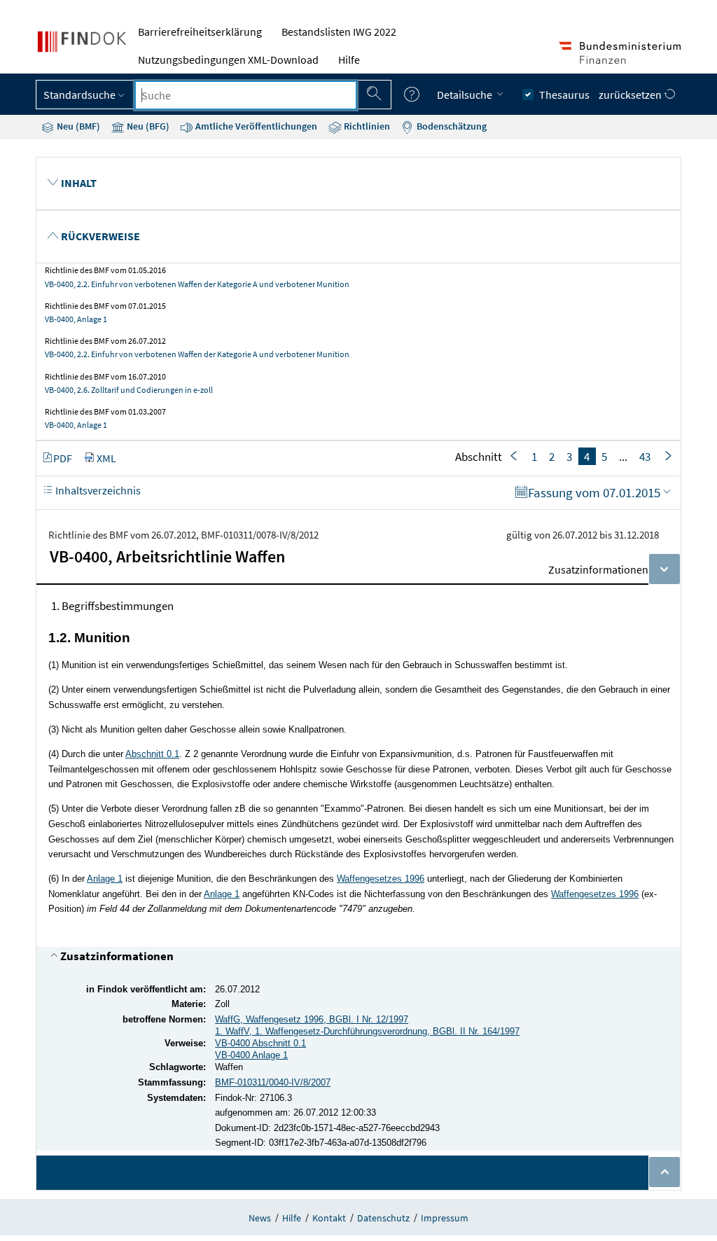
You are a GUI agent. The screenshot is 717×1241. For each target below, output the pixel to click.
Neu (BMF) (77, 126)
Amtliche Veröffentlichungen (255, 126)
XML (106, 458)
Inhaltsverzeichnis (97, 490)
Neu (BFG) (147, 126)
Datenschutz (383, 1218)
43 (644, 456)
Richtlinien (366, 126)
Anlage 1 (105, 878)
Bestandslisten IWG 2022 (338, 32)
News (260, 1218)
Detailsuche (465, 95)
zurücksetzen (631, 95)
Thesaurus (564, 95)
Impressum (444, 1218)
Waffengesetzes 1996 (380, 878)
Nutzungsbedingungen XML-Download (228, 60)
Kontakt (329, 1218)
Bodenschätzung (451, 126)
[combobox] (245, 95)
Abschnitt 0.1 (152, 754)
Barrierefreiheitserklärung (200, 32)
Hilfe (349, 60)
